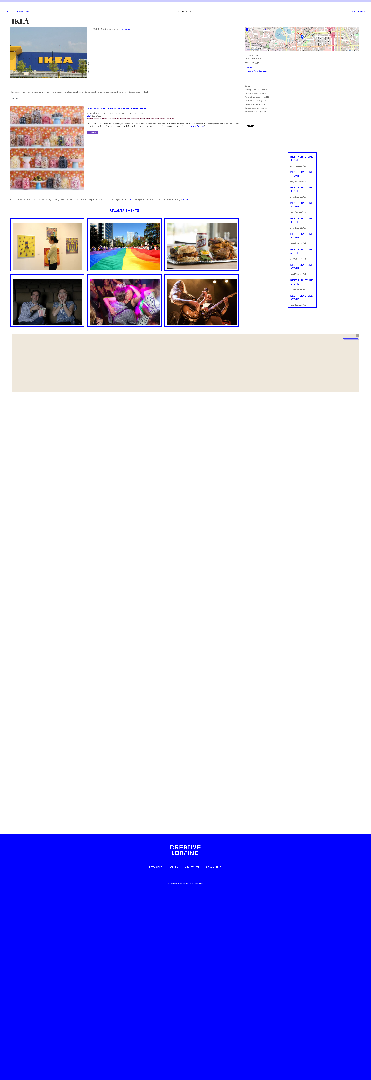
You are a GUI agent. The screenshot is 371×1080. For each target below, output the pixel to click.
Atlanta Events (124, 211)
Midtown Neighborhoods (256, 71)
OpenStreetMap (350, 50)
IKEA (89, 116)
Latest (28, 11)
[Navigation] (7, 11)
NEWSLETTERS (213, 867)
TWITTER (173, 867)
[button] (357, 335)
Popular (20, 11)
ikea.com (249, 67)
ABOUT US (165, 877)
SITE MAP (188, 877)
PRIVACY (210, 877)
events (185, 199)
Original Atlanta (185, 11)
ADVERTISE (152, 877)
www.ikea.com (124, 29)
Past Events (16, 99)
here (129, 199)
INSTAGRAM (192, 867)
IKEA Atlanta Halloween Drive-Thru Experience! (116, 109)
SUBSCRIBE (361, 11)
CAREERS (199, 877)
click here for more (196, 126)
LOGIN (354, 11)
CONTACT (177, 877)
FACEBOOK (156, 867)
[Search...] (12, 11)
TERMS (220, 877)
